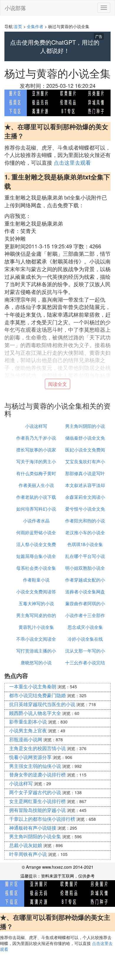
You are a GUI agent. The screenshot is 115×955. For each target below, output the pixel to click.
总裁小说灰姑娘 (25, 845)
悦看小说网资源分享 (30, 757)
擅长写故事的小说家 (36, 449)
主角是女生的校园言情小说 (37, 748)
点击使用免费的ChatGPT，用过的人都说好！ (54, 46)
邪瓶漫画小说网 (25, 739)
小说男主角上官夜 (28, 730)
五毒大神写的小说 (36, 603)
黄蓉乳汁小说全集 (36, 627)
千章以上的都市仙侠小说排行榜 (42, 818)
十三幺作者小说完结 (85, 662)
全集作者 (35, 26)
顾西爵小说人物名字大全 (35, 713)
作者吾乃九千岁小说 (36, 438)
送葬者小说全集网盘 (85, 591)
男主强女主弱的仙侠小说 (35, 766)
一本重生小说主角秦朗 (32, 686)
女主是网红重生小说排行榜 (37, 801)
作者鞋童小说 (36, 580)
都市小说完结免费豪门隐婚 (37, 695)
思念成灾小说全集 (85, 627)
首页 (18, 26)
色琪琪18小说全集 (85, 544)
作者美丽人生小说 (36, 485)
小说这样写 (36, 426)
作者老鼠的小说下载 (36, 497)
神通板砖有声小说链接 (32, 827)
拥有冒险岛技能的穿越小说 (37, 810)
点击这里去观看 (72, 162)
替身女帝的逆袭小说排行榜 (37, 774)
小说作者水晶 (36, 520)
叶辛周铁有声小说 (28, 854)
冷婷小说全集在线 (85, 639)
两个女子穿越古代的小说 (35, 792)
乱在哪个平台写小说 (85, 556)
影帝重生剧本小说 (28, 721)
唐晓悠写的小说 (36, 662)
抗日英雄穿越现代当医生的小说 (42, 704)
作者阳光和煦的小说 (85, 520)
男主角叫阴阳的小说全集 (35, 836)
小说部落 (15, 8)
